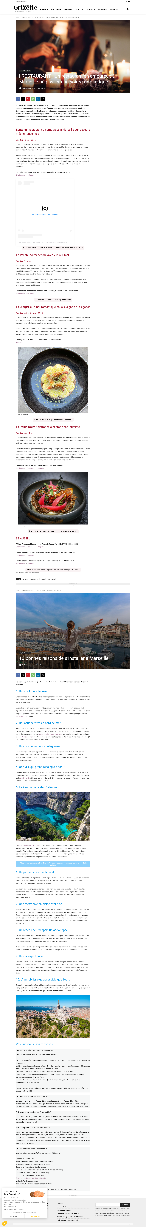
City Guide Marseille (28, 17)
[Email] (43, 99)
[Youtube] (129, 1)
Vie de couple (51, 579)
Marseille (25, 579)
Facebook (30, 293)
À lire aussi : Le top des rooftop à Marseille (53, 300)
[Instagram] (121, 1)
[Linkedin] (38, 99)
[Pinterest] (124, 1)
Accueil (18, 17)
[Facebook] (119, 1)
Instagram (31, 175)
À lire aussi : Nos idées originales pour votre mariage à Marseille (53, 570)
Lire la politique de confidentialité (14, 1209)
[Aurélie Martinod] (20, 88)
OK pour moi (35, 1216)
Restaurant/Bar (34, 579)
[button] (128, 9)
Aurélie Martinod (29, 88)
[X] (126, 1)
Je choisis (13, 1216)
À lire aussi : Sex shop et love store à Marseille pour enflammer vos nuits (53, 248)
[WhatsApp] (33, 99)
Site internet (20, 175)
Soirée (43, 579)
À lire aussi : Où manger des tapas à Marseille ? (53, 420)
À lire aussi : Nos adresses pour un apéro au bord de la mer (53, 531)
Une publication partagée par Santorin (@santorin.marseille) (45, 242)
